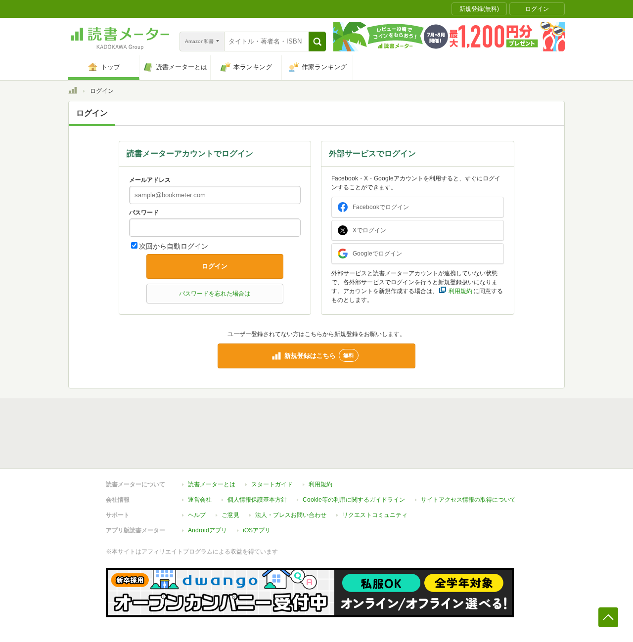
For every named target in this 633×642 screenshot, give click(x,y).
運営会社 (200, 500)
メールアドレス (150, 179)
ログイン (214, 266)
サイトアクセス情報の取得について (468, 500)
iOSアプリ (257, 530)
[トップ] (72, 91)
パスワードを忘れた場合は (214, 293)
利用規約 (320, 484)
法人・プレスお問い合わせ (290, 515)
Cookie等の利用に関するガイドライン (354, 500)
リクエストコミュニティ (374, 515)
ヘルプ (197, 515)
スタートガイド (272, 484)
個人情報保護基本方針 (257, 500)
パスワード (144, 212)
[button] (317, 41)
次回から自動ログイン (173, 246)
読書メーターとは (211, 484)
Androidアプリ (207, 530)
